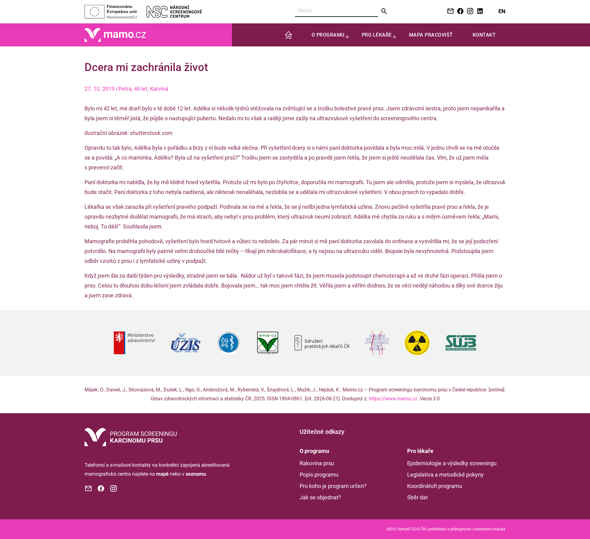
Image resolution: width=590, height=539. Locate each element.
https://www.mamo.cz (393, 399)
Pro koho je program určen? (333, 486)
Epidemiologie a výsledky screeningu (452, 463)
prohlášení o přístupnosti (449, 529)
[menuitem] (288, 34)
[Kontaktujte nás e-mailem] (449, 11)
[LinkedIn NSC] (479, 11)
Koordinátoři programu (434, 486)
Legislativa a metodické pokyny (445, 474)
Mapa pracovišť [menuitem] (431, 35)
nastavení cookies (489, 529)
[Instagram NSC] (469, 11)
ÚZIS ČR (418, 529)
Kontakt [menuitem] (484, 35)
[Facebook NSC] (459, 11)
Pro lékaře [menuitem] (377, 35)
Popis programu (319, 474)
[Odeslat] (384, 11)
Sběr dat (417, 497)
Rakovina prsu (317, 463)
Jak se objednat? (320, 497)
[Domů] (115, 35)
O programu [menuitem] (328, 35)
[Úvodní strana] (131, 436)
